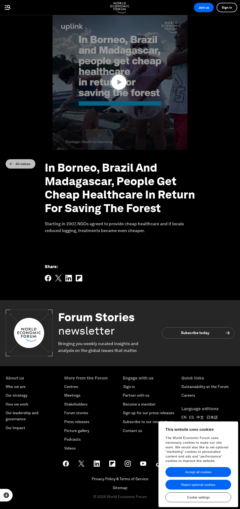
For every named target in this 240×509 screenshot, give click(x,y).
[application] (120, 82)
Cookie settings (198, 497)
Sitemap (120, 488)
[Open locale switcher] (6, 495)
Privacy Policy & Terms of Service (120, 479)
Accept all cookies (198, 472)
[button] (120, 82)
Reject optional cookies (198, 485)
